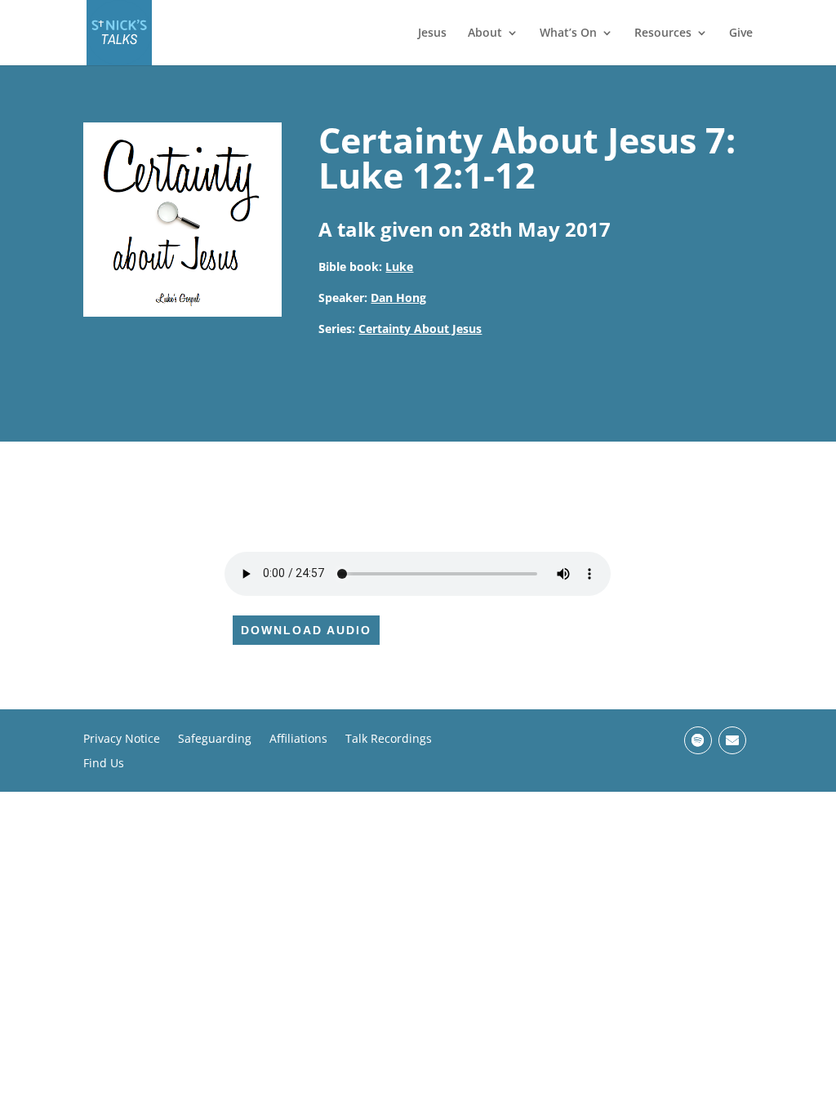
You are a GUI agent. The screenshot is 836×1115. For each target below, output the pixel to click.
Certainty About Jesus (420, 328)
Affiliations (298, 739)
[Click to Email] (732, 740)
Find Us (103, 764)
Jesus (432, 33)
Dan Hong (398, 297)
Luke (399, 266)
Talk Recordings (388, 739)
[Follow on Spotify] (698, 740)
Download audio (306, 630)
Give (741, 33)
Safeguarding (214, 739)
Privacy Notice (121, 739)
